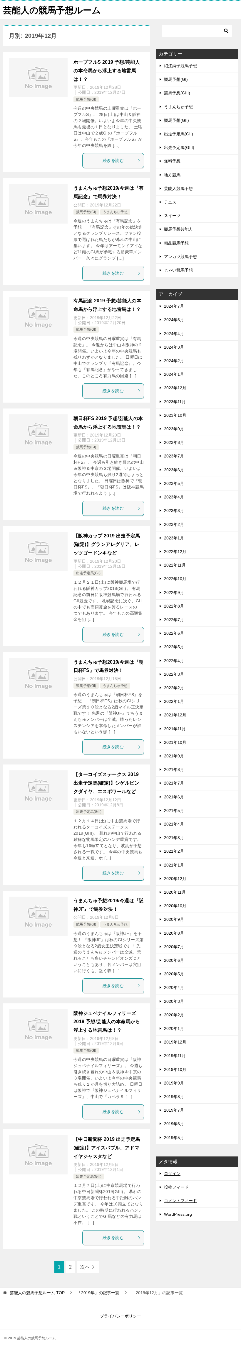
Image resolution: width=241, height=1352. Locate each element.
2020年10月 (175, 905)
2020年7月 (174, 946)
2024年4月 (174, 333)
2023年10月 (175, 415)
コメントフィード (180, 1200)
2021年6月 (174, 797)
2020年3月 (174, 1001)
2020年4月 (174, 987)
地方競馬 (172, 175)
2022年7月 (174, 619)
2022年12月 (175, 551)
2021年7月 (174, 783)
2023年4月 (174, 497)
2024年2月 (174, 360)
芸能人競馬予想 (178, 188)
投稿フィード (176, 1187)
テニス (170, 202)
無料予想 (172, 161)
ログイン (172, 1173)
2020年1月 (174, 1028)
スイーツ (172, 215)
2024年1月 (174, 374)
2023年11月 (175, 401)
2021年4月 (174, 824)
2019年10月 (175, 1069)
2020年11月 (175, 892)
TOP (37, 1292)
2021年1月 (174, 865)
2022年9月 (174, 592)
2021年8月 (174, 769)
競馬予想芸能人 (178, 229)
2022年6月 (174, 633)
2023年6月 (174, 469)
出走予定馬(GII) (88, 573)
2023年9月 (174, 428)
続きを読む (113, 160)
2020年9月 (174, 919)
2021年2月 (174, 851)
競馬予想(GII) (176, 120)
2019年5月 (174, 1137)
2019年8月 (174, 1096)
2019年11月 (175, 1055)
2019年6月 (174, 1123)
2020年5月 (174, 974)
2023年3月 (174, 510)
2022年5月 (174, 646)
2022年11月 (175, 565)
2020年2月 (174, 1015)
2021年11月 (175, 728)
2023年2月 (174, 524)
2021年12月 (175, 715)
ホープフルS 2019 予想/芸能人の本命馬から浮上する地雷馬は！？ (106, 71)
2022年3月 (174, 674)
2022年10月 (175, 578)
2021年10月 (175, 742)
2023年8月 (174, 442)
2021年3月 (174, 837)
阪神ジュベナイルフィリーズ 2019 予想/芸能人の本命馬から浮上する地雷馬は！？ (106, 1022)
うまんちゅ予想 (115, 212)
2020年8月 (174, 933)
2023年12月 (175, 387)
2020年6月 (174, 960)
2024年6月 (174, 319)
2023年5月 (174, 483)
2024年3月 (174, 347)
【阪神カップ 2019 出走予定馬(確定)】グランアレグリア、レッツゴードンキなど (106, 544)
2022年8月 (174, 606)
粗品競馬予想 (176, 243)
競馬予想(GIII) (177, 93)
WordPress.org (178, 1214)
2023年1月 (174, 538)
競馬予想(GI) (86, 99)
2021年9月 (174, 756)
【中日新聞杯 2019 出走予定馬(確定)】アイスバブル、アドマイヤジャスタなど (106, 1148)
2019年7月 (174, 1110)
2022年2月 (174, 687)
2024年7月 (174, 306)
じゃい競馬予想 (178, 270)
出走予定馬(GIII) (88, 812)
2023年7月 (174, 456)
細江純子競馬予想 (180, 65)
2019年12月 (175, 1042)
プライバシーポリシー (120, 1316)
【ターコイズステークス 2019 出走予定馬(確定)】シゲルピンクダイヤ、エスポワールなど (106, 783)
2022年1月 (174, 701)
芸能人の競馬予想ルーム (52, 10)
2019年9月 (174, 1083)
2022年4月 (174, 660)
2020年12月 (175, 878)
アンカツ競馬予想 (180, 256)
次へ (85, 1266)
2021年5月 (174, 810)
